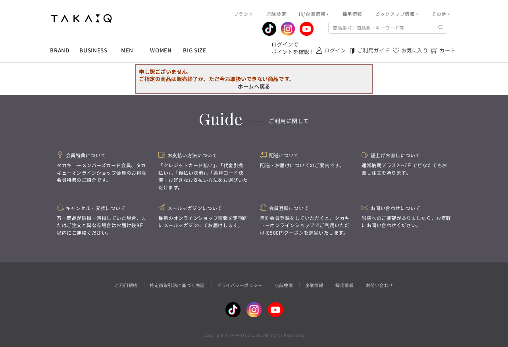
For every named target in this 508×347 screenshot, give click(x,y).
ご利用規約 (126, 285)
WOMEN (160, 50)
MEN (127, 50)
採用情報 (344, 285)
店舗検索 (284, 285)
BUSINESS (93, 50)
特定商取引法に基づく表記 (177, 285)
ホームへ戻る (254, 86)
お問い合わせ (379, 285)
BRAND (59, 50)
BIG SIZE (194, 50)
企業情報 (314, 285)
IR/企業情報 (312, 14)
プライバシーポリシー (239, 285)
